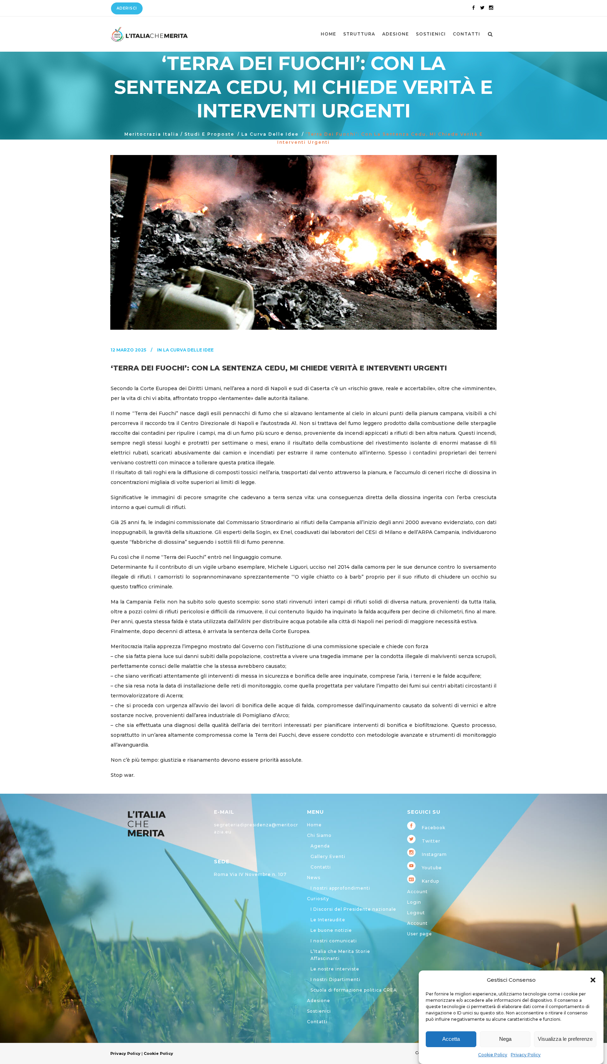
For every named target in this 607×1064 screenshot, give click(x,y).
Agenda (320, 846)
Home (314, 824)
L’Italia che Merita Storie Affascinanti (340, 955)
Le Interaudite (328, 919)
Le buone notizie (331, 930)
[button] (592, 980)
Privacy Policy (526, 1054)
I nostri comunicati (334, 940)
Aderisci (127, 8)
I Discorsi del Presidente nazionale (353, 909)
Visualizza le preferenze (565, 1039)
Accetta (451, 1039)
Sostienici (319, 1011)
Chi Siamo (319, 835)
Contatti (321, 867)
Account (417, 891)
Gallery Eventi (328, 856)
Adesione (318, 1000)
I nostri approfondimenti (340, 888)
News (313, 877)
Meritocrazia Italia (151, 134)
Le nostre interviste (335, 969)
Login (414, 902)
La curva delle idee (270, 134)
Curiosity (318, 898)
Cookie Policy (492, 1054)
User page (419, 933)
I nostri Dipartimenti (335, 979)
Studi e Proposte (209, 134)
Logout (416, 912)
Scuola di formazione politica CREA (354, 990)
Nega (505, 1039)
